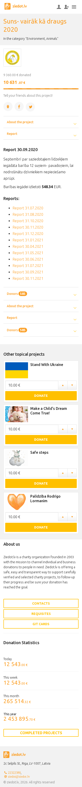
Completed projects (41, 733)
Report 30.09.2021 (28, 272)
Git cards (41, 624)
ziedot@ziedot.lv (19, 776)
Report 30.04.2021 (28, 246)
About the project (20, 122)
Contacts (41, 603)
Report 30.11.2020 (28, 227)
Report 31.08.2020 (28, 214)
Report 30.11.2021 (28, 278)
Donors (16, 294)
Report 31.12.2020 (28, 234)
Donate (41, 396)
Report (12, 134)
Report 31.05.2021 (28, 253)
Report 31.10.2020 (28, 221)
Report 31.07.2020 (28, 208)
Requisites (41, 614)
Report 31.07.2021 (28, 266)
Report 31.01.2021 (28, 240)
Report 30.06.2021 (28, 259)
